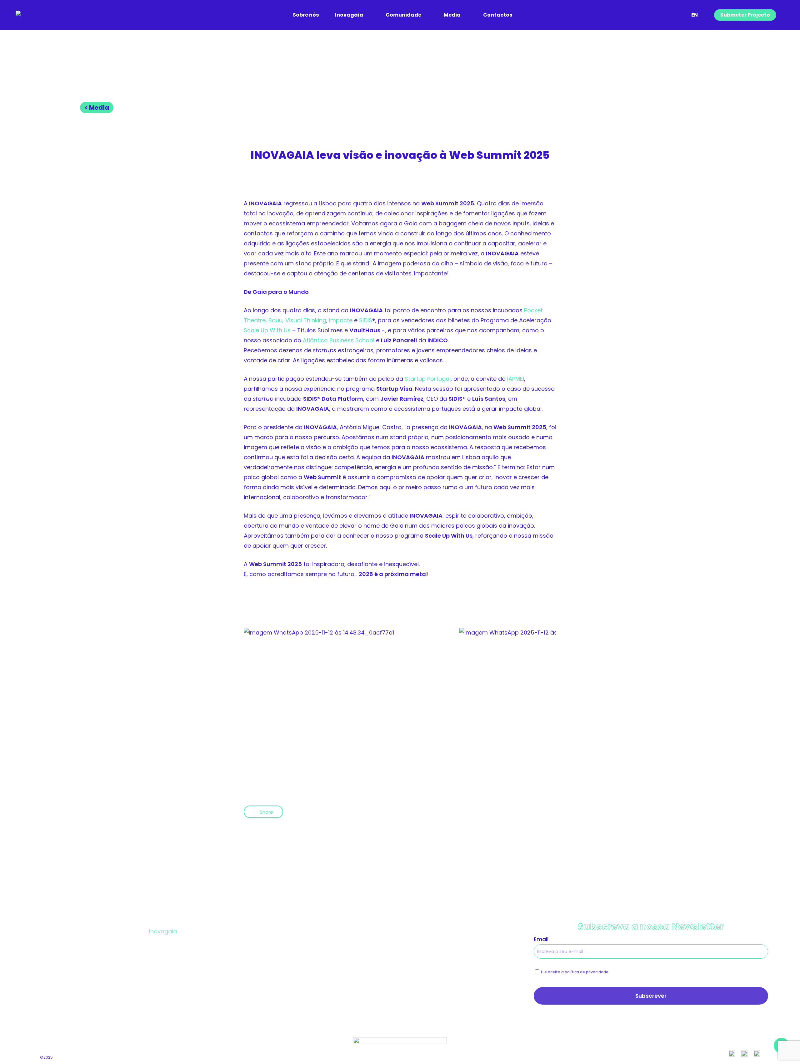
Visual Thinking (305, 320)
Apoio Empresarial (174, 980)
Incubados (289, 931)
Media (283, 980)
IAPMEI (515, 379)
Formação (163, 964)
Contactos (415, 980)
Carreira (286, 964)
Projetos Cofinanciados (433, 931)
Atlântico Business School (338, 340)
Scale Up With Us (267, 330)
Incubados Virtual (299, 947)
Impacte (340, 320)
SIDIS (365, 320)
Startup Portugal (428, 379)
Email (541, 939)
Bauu (275, 320)
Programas (164, 947)
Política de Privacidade (431, 947)
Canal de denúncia (426, 964)
